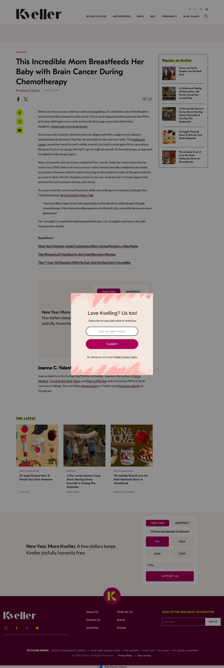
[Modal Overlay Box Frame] (112, 334)
